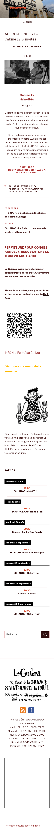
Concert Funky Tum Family (27, 532)
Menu (29, 22)
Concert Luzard (27, 593)
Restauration (28, 192)
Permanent (16, 189)
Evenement (28, 186)
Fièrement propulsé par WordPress (22, 825)
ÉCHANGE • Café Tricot (27, 491)
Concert (14, 186)
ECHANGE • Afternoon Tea (27, 511)
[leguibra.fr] (27, 676)
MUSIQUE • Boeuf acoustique (27, 552)
